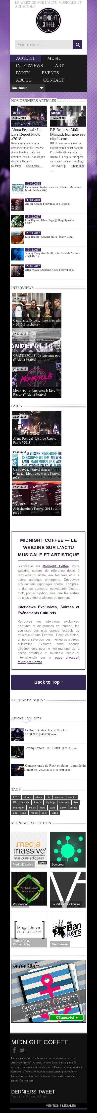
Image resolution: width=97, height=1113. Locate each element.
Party (23, 72)
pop (15, 812)
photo (73, 807)
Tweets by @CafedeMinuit (29, 1096)
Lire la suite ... (34, 166)
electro (72, 797)
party (63, 807)
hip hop (50, 802)
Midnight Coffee (56, 566)
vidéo (55, 812)
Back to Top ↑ (48, 682)
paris (52, 807)
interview (64, 802)
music (32, 807)
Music (54, 58)
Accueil (25, 58)
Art (59, 65)
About (23, 80)
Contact (53, 80)
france (37, 802)
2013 (16, 797)
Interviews (29, 65)
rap (24, 812)
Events (50, 72)
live (76, 802)
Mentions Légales (61, 1105)
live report (18, 807)
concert (59, 797)
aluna (39, 797)
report (34, 812)
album (27, 797)
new (42, 807)
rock (44, 812)
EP (15, 802)
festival (25, 802)
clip (48, 797)
